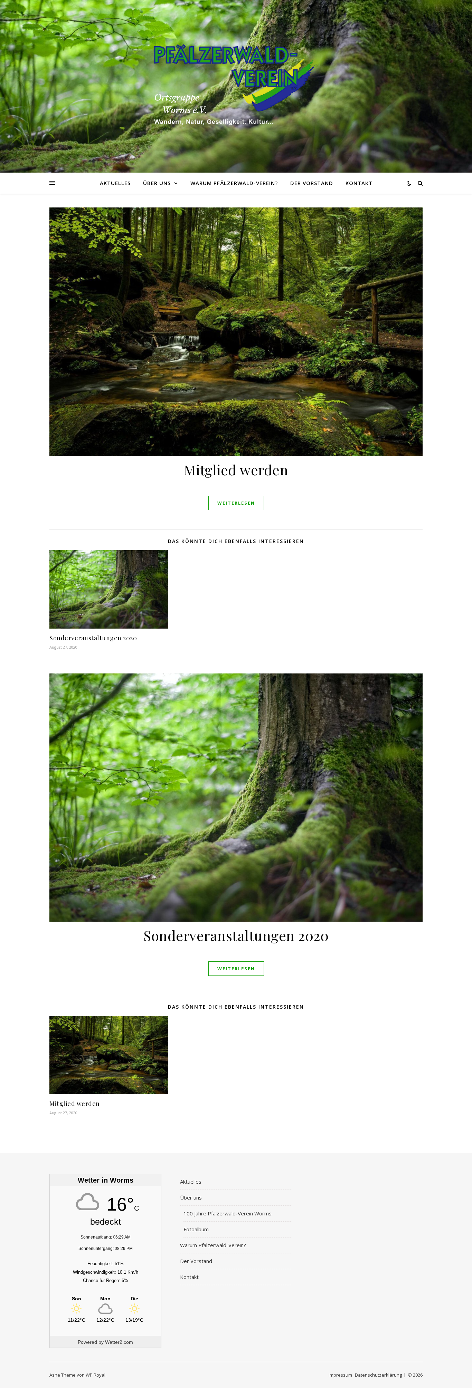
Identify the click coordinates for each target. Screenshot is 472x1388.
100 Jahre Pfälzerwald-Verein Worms (227, 1213)
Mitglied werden (236, 469)
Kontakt (359, 182)
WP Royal (95, 1375)
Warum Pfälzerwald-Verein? (234, 182)
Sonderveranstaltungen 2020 (93, 638)
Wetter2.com (119, 1342)
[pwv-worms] (236, 86)
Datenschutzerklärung (378, 1375)
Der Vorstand (311, 182)
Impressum (340, 1375)
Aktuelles (115, 182)
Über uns (157, 182)
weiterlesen (236, 503)
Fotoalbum (196, 1229)
